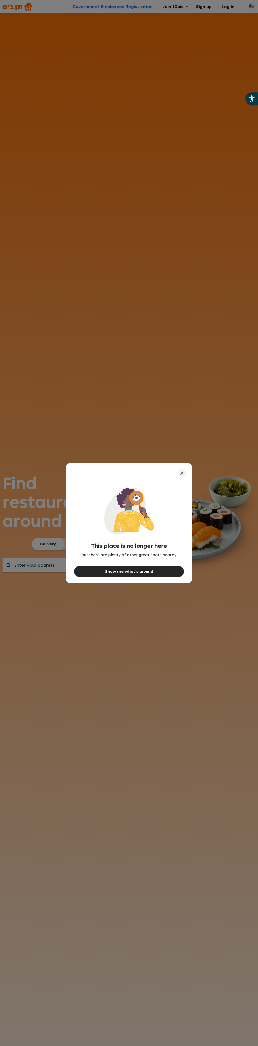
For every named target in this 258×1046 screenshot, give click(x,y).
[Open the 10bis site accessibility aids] (251, 98)
